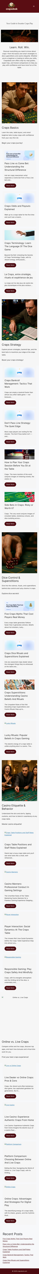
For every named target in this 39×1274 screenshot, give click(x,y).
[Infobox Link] (19, 144)
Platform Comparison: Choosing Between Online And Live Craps (18, 1159)
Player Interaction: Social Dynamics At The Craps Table (17, 929)
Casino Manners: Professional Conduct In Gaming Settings (17, 887)
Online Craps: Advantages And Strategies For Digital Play (18, 1202)
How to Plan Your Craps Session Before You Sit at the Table (18, 465)
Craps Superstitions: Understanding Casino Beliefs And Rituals (16, 695)
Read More (10, 185)
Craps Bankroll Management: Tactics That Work (18, 383)
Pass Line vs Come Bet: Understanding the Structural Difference (17, 166)
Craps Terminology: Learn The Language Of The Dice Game (18, 246)
